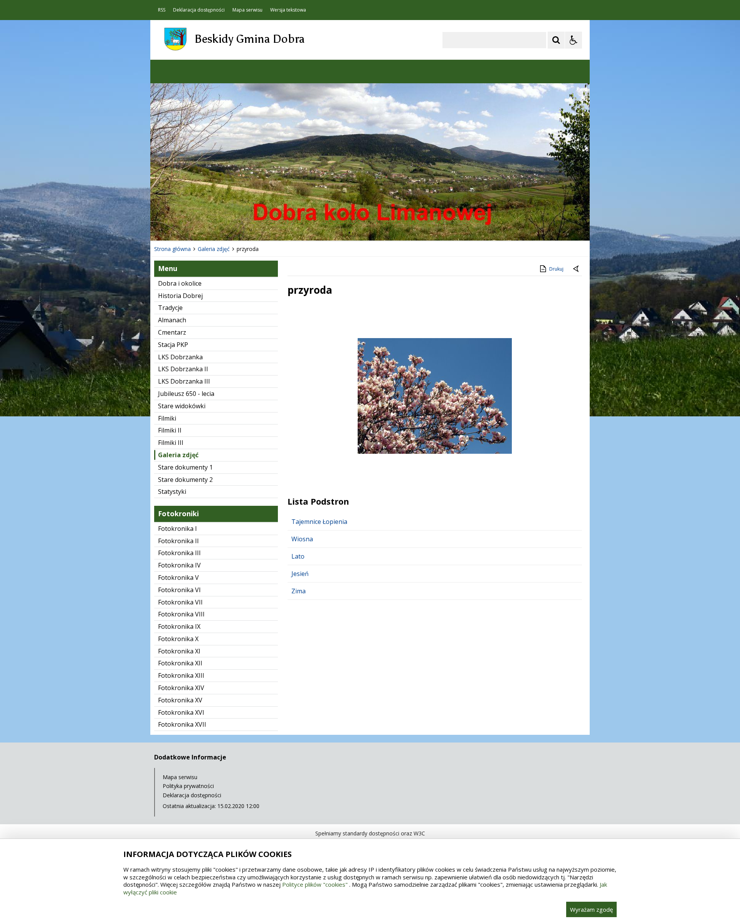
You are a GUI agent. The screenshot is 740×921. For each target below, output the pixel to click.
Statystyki (172, 491)
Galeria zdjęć (178, 455)
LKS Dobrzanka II (183, 369)
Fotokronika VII (180, 602)
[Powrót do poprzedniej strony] (576, 269)
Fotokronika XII (180, 663)
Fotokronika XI (179, 651)
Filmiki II (170, 430)
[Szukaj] (556, 40)
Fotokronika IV (179, 565)
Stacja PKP (173, 344)
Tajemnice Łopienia (319, 521)
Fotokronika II (178, 541)
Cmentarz (172, 332)
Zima (298, 591)
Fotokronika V (178, 577)
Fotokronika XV (180, 700)
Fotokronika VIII (181, 614)
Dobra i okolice (180, 283)
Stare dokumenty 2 (185, 479)
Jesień (300, 573)
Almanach (172, 320)
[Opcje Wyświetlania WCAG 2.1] (573, 40)
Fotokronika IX (179, 626)
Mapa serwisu (247, 10)
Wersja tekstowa (288, 10)
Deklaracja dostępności (199, 10)
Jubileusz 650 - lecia (186, 393)
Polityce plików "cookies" (315, 884)
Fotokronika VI (179, 590)
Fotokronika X (178, 639)
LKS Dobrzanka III (184, 381)
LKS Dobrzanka (180, 357)
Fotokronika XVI (181, 712)
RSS (161, 10)
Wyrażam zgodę (591, 909)
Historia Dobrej (180, 295)
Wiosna (302, 539)
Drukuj (556, 269)
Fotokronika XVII (182, 724)
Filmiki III (170, 442)
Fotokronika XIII (181, 675)
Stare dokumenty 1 (185, 467)
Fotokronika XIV (181, 688)
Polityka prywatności (188, 786)
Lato (297, 556)
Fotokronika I (177, 528)
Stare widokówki (181, 406)
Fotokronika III (179, 553)
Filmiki (167, 418)
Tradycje (170, 307)
